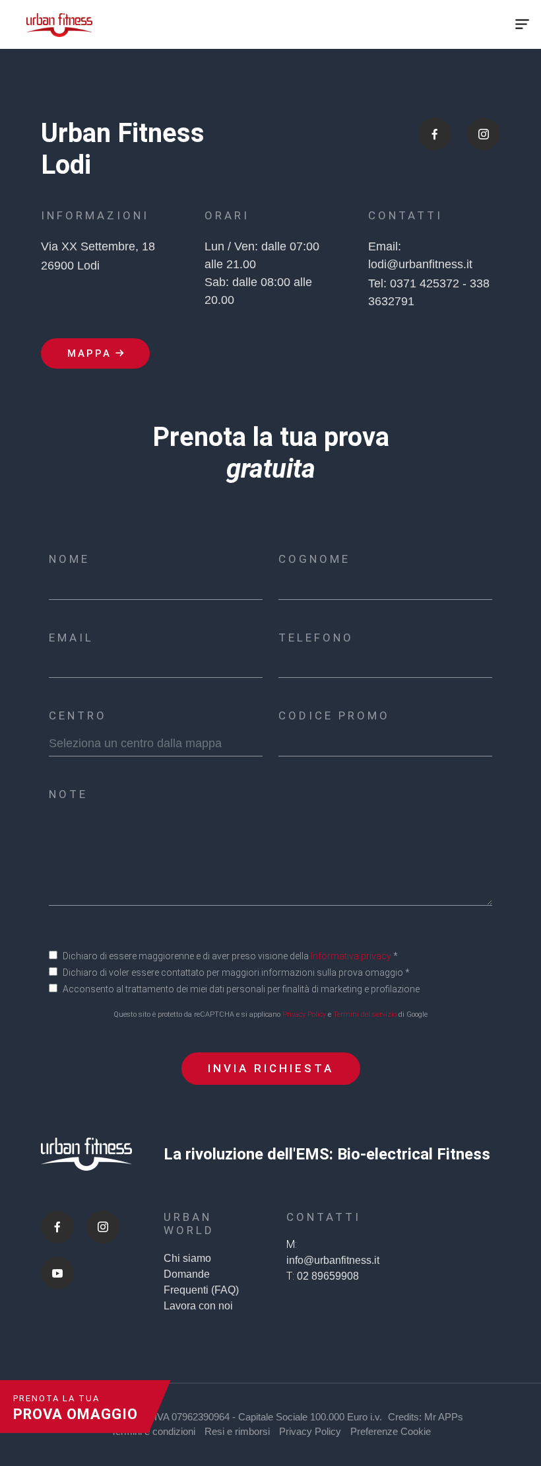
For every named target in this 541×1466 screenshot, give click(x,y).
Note (68, 794)
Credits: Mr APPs (425, 1416)
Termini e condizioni (153, 1431)
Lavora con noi (198, 1305)
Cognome (314, 559)
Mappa (89, 353)
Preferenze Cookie (390, 1431)
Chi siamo (187, 1258)
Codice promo (334, 715)
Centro (78, 715)
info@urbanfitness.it (332, 1260)
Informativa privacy (351, 956)
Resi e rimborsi (237, 1431)
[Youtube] (57, 1273)
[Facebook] (57, 1226)
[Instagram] (102, 1226)
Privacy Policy (304, 1014)
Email (71, 637)
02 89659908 (328, 1276)
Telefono (316, 637)
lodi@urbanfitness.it (420, 264)
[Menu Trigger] (522, 24)
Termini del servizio (365, 1014)
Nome (69, 559)
